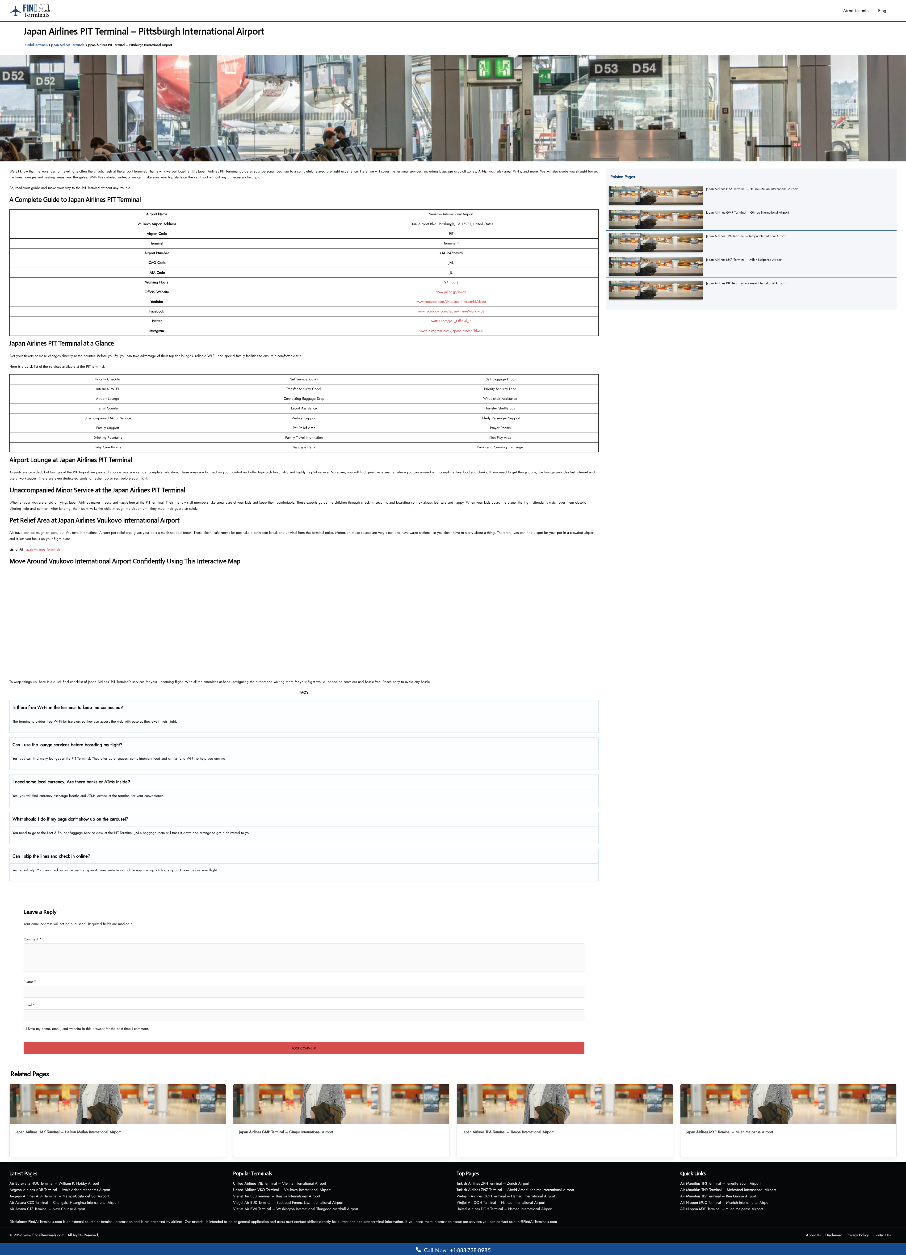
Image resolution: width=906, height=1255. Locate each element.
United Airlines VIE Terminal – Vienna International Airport (279, 1183)
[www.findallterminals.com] (30, 10)
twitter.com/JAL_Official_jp (451, 321)
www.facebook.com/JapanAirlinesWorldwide (451, 311)
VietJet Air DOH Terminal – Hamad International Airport (501, 1202)
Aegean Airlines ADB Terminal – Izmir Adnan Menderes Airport (59, 1189)
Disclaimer (833, 1235)
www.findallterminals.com (44, 1235)
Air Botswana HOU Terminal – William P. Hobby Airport (54, 1183)
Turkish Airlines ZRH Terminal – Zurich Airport (493, 1183)
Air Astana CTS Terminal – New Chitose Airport (47, 1209)
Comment (33, 939)
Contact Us (882, 1235)
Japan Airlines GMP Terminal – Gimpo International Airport (747, 212)
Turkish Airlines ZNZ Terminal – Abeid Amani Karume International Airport (515, 1189)
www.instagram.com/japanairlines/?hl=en (451, 330)
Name (30, 981)
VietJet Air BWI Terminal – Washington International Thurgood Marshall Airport (295, 1209)
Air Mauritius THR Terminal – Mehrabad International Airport (728, 1189)
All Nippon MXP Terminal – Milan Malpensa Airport (721, 1209)
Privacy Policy (858, 1235)
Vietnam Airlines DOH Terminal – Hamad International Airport (506, 1196)
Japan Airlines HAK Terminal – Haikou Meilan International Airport (752, 188)
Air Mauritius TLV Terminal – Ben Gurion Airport (718, 1196)
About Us (813, 1235)
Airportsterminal (857, 11)
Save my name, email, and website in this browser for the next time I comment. (88, 1028)
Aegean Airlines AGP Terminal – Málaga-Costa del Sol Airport (59, 1196)
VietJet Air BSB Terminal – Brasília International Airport (276, 1196)
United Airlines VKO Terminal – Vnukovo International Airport (282, 1189)
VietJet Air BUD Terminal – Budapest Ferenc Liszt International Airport (288, 1202)
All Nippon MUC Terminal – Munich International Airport (725, 1202)
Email (29, 1005)
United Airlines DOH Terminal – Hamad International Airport (504, 1209)
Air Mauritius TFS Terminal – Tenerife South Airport (720, 1183)
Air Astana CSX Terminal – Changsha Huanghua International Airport (64, 1202)
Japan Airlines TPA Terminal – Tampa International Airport (746, 236)
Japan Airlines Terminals (67, 44)
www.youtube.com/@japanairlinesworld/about (451, 301)
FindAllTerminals (36, 44)
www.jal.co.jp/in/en (451, 292)
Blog (882, 11)
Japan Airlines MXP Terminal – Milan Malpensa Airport (744, 259)
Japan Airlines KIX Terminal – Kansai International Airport (745, 283)
